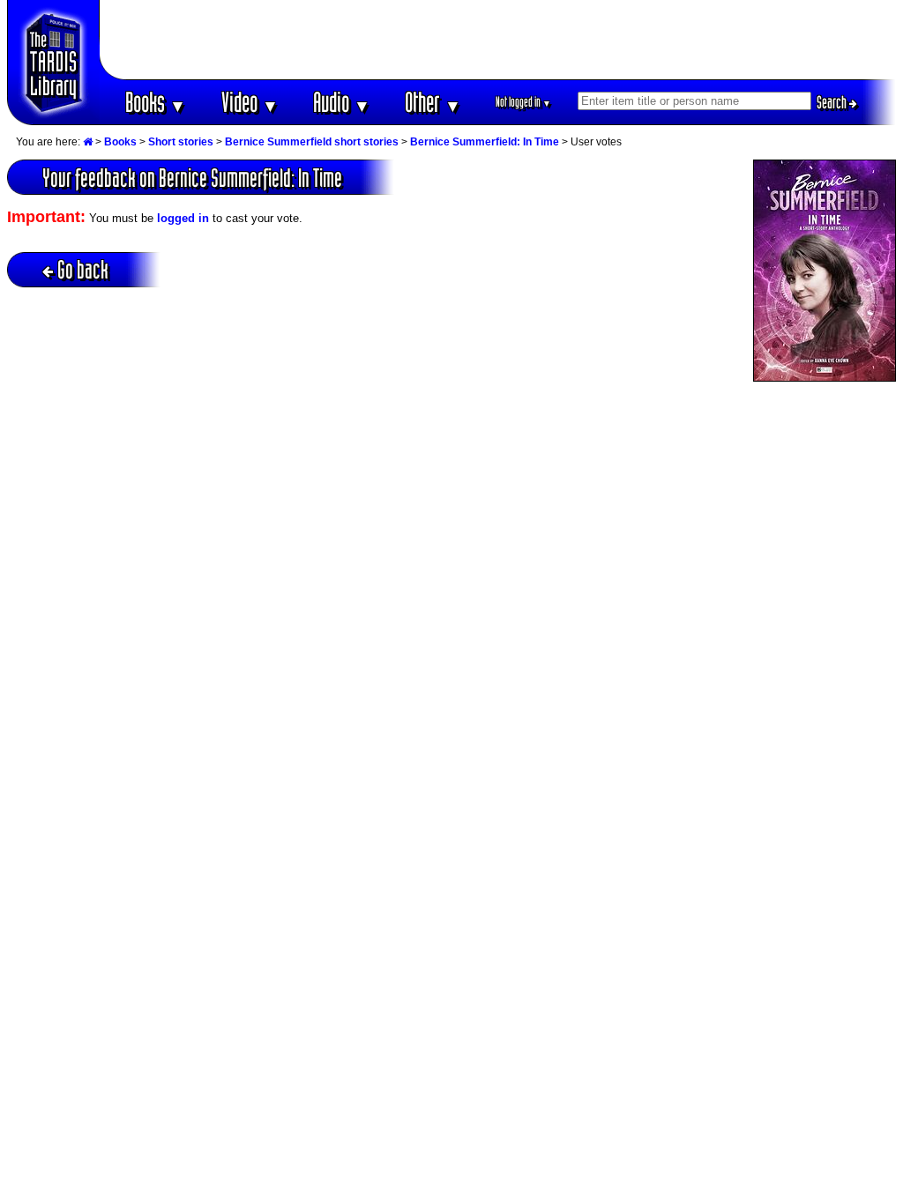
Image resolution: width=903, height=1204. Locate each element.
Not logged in (523, 101)
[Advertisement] (498, 39)
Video (250, 101)
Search (833, 102)
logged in (183, 218)
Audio (341, 101)
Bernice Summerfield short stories (312, 142)
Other (433, 101)
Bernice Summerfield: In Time (484, 142)
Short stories (180, 142)
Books (155, 101)
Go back (82, 269)
